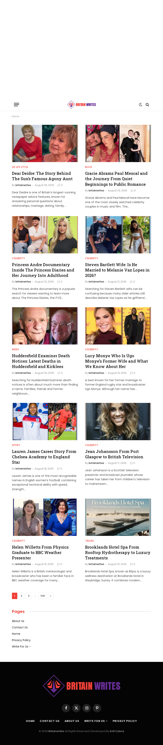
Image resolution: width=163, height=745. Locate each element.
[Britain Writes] (81, 104)
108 (42, 596)
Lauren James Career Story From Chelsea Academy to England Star (44, 457)
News (15, 349)
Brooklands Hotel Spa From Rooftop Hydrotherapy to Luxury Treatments (117, 552)
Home (16, 634)
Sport (16, 445)
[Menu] (16, 104)
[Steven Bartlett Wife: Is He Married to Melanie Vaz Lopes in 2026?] (118, 234)
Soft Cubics (117, 731)
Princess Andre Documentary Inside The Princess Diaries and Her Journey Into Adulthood (43, 270)
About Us (18, 621)
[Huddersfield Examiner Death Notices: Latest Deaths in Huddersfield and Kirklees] (45, 325)
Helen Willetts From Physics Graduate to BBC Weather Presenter (40, 552)
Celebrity (18, 258)
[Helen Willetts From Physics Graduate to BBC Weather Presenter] (45, 517)
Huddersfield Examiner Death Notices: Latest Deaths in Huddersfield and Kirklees (41, 361)
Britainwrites (57, 731)
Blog (88, 167)
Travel (89, 540)
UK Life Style (20, 167)
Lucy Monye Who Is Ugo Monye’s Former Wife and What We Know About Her (116, 361)
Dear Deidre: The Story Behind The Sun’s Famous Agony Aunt (42, 176)
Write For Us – (21, 647)
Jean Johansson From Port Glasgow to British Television (114, 454)
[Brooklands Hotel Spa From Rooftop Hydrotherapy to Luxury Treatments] (118, 517)
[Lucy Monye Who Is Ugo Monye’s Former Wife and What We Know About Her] (118, 325)
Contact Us (20, 627)
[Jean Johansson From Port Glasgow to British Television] (118, 421)
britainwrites (23, 185)
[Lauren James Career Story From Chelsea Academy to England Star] (45, 421)
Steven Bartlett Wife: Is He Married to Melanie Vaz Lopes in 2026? (117, 270)
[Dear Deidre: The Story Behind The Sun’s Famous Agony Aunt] (45, 143)
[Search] (147, 104)
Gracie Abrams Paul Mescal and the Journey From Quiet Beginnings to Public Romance (116, 179)
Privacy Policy (21, 640)
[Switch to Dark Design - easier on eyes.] (140, 104)
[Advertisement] (81, 49)
